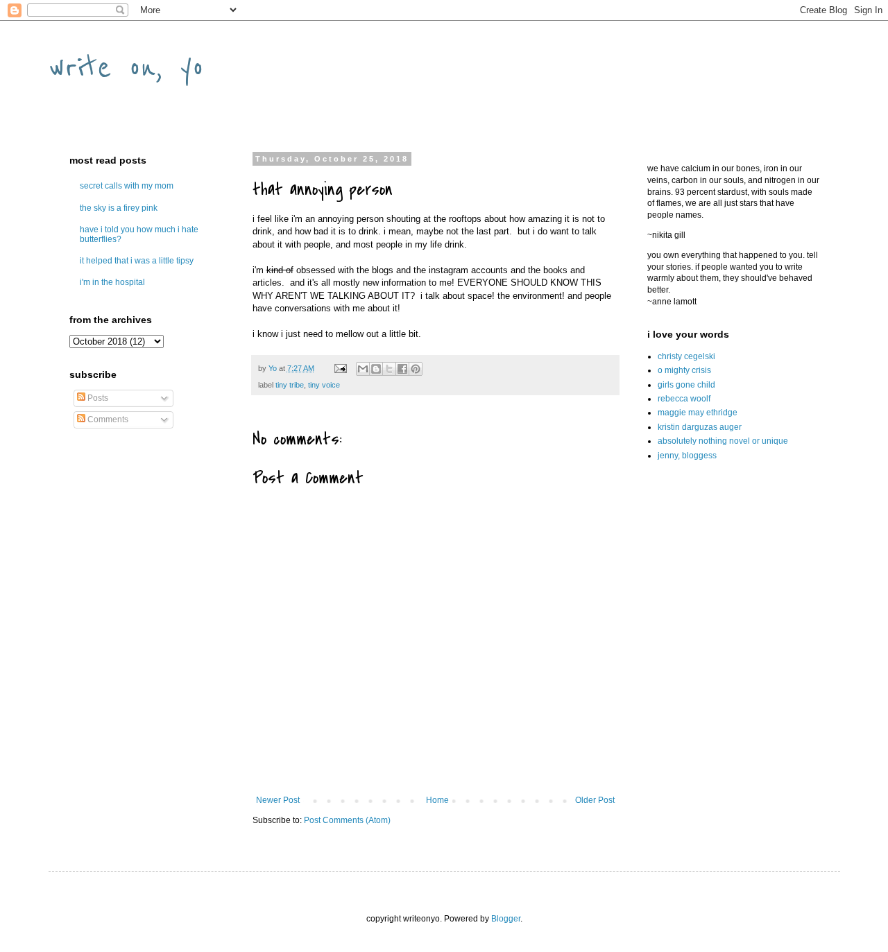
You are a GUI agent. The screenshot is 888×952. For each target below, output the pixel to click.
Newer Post (278, 800)
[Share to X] (389, 369)
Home (437, 800)
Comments (106, 419)
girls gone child (686, 385)
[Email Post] (340, 368)
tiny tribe (289, 385)
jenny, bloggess (687, 455)
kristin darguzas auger (700, 427)
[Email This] (363, 369)
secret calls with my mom (126, 186)
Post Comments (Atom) (347, 820)
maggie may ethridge (697, 412)
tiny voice (324, 385)
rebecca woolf (684, 399)
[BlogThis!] (376, 369)
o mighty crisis (684, 370)
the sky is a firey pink (118, 208)
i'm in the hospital (112, 282)
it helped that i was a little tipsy (137, 261)
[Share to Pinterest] (415, 369)
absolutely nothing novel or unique (723, 441)
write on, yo (126, 67)
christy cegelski (686, 356)
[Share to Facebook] (402, 369)
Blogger (505, 919)
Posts (96, 398)
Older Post (595, 800)
